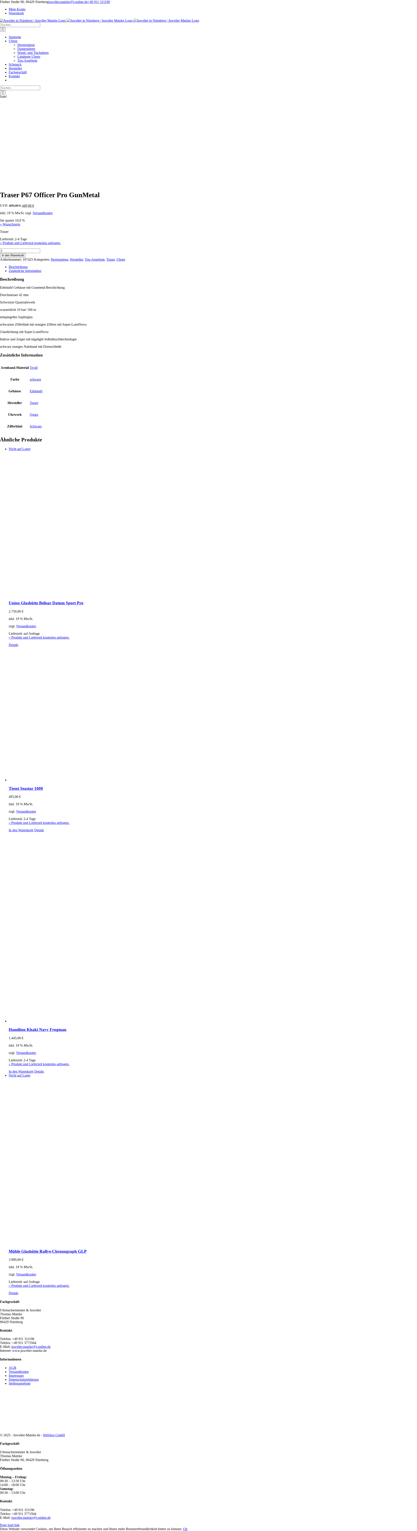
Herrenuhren (59, 259)
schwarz (35, 379)
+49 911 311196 (99, 2)
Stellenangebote (19, 1383)
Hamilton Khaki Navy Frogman (37, 1029)
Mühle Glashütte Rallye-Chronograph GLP (48, 1251)
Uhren (120, 259)
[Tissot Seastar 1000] (213, 714)
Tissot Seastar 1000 (26, 788)
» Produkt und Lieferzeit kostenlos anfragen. (30, 243)
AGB (12, 1368)
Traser (110, 259)
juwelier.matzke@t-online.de (68, 2)
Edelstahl (36, 391)
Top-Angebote (95, 259)
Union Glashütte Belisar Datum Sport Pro (46, 603)
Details (13, 645)
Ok (185, 1529)
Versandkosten (43, 213)
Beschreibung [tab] (18, 267)
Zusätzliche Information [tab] (25, 271)
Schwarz (36, 426)
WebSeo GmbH (54, 1435)
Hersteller (76, 259)
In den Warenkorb (13, 255)
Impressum (16, 1375)
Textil (34, 367)
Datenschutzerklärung (24, 1379)
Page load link (10, 1525)
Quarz (34, 414)
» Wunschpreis (10, 224)
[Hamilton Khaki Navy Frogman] (213, 927)
